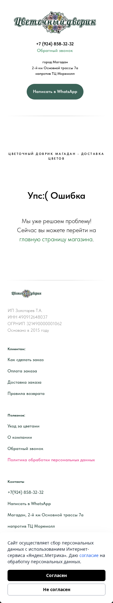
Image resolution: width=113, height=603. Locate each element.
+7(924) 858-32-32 (26, 492)
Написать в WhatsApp (29, 503)
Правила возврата (26, 393)
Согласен (56, 575)
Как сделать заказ (26, 359)
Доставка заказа (24, 382)
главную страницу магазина (56, 239)
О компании (20, 437)
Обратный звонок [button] (55, 50)
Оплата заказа (22, 370)
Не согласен (56, 589)
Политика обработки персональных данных (51, 459)
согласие (89, 555)
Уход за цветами (24, 425)
